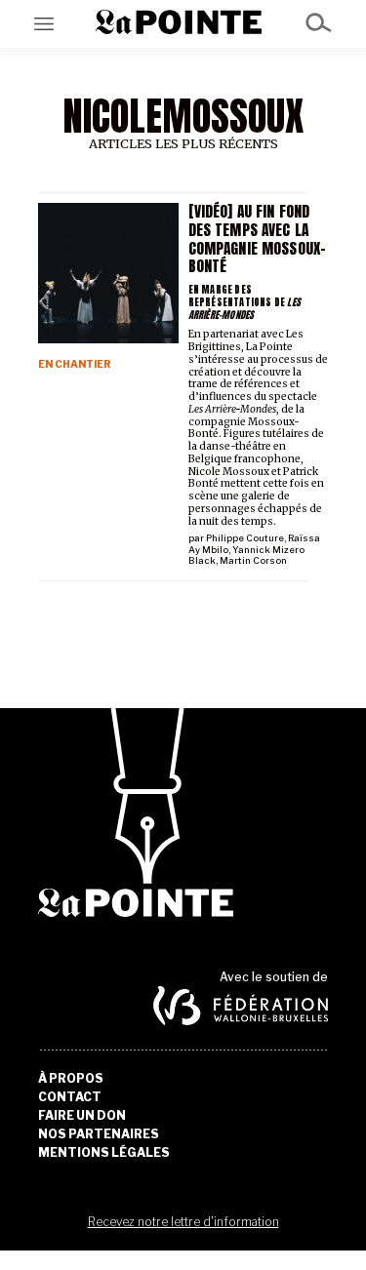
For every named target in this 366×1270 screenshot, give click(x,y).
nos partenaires (98, 1134)
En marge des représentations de (245, 302)
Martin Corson (253, 560)
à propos (70, 1079)
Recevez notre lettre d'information (183, 1221)
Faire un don (82, 1116)
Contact (70, 1097)
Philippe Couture (245, 538)
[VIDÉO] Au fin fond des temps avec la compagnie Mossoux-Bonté (257, 238)
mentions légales (104, 1153)
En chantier (74, 364)
